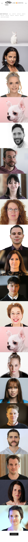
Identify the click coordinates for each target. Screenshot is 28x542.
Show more (14, 534)
